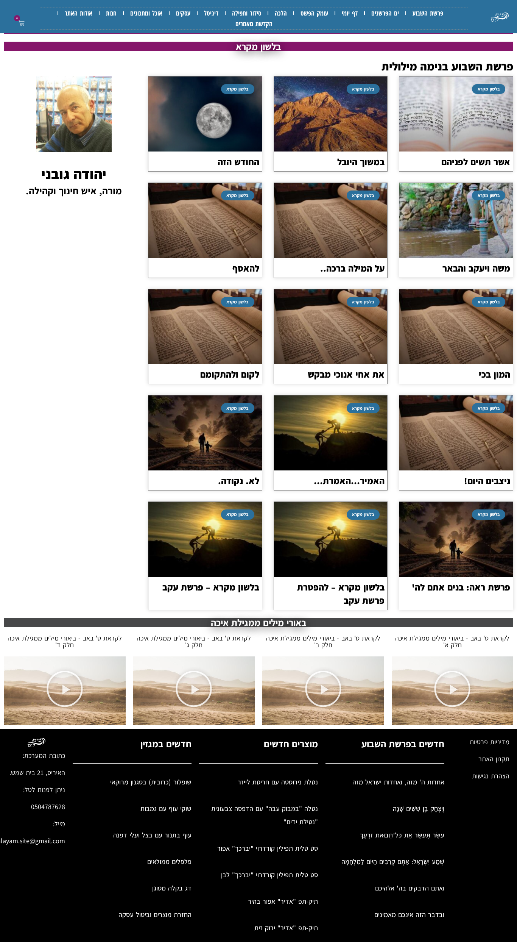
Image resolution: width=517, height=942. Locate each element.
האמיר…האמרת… (349, 481)
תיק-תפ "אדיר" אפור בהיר (283, 901)
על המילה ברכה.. (352, 268)
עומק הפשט (314, 13)
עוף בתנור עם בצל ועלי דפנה (152, 835)
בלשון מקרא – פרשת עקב (210, 587)
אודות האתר (78, 13)
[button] (20, 24)
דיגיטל (211, 13)
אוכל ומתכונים (146, 13)
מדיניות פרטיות (489, 741)
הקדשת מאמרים (254, 23)
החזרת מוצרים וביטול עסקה (155, 914)
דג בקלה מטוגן (172, 888)
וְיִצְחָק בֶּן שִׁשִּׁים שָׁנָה (418, 808)
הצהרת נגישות (490, 776)
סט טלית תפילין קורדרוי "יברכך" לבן (269, 874)
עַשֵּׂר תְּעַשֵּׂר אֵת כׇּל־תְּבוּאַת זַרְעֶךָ (402, 835)
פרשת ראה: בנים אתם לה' (461, 587)
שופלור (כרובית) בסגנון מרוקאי (151, 782)
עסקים (183, 13)
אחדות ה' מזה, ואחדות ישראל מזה (398, 782)
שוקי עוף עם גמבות (166, 808)
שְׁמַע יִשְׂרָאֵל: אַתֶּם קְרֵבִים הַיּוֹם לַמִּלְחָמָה (392, 861)
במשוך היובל (361, 162)
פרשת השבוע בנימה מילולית (447, 66)
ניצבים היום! (487, 481)
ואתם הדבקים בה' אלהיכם (409, 888)
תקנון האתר (493, 759)
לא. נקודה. (238, 481)
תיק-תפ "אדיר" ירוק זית (286, 927)
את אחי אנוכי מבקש (346, 374)
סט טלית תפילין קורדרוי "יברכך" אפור (267, 848)
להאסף (245, 268)
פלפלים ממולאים (169, 861)
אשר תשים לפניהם (475, 162)
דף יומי (350, 13)
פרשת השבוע (428, 13)
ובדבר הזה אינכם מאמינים (409, 914)
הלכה (281, 13)
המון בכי (494, 374)
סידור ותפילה (246, 13)
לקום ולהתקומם (229, 374)
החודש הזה (238, 162)
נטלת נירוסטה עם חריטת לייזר (278, 782)
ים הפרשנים (385, 13)
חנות (111, 13)
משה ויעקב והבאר (476, 268)
